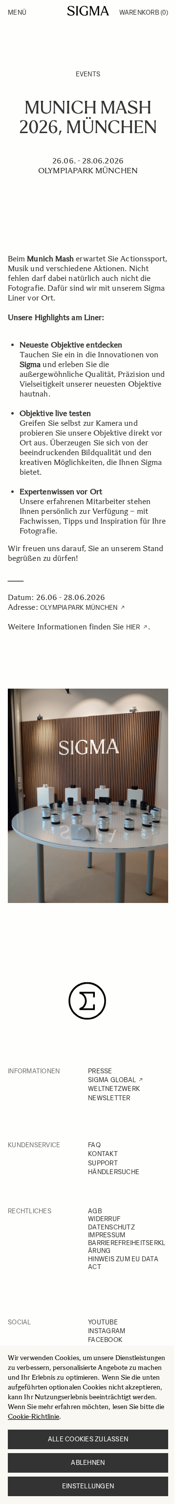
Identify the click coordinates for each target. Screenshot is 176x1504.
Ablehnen (88, 1462)
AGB (95, 1211)
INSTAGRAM (106, 1331)
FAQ (94, 1145)
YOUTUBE (103, 1322)
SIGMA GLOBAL (112, 1080)
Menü (17, 12)
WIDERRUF (104, 1219)
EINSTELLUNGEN (88, 1486)
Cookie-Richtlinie (33, 1416)
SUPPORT (103, 1163)
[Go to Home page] (88, 11)
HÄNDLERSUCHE (113, 1172)
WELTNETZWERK (114, 1088)
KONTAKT (103, 1153)
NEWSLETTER (109, 1098)
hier (133, 627)
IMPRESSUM (106, 1235)
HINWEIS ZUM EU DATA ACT (123, 1263)
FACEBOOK (105, 1339)
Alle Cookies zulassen (88, 1439)
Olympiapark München (79, 607)
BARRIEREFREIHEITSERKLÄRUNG (126, 1246)
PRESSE (100, 1071)
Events (88, 74)
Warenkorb (143, 12)
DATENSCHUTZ (111, 1227)
